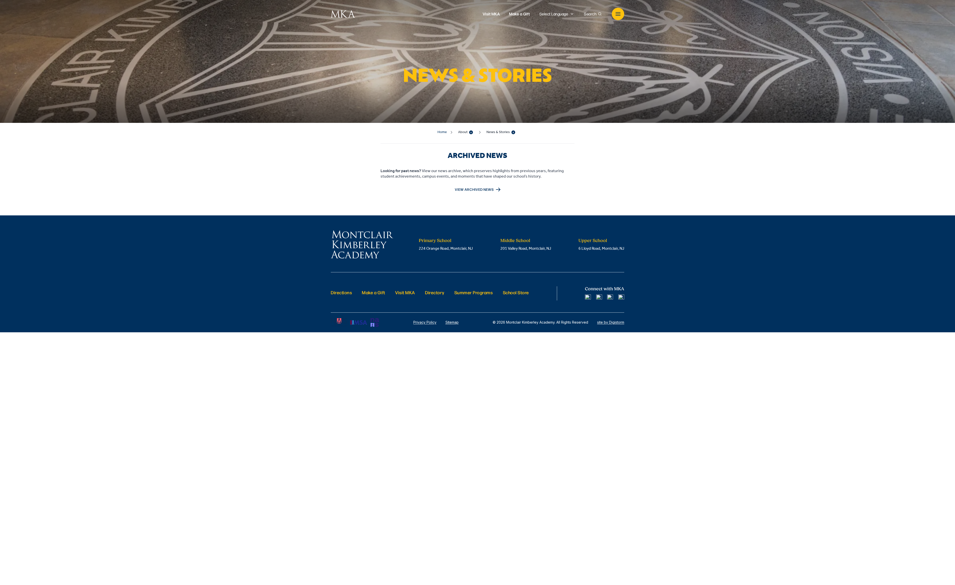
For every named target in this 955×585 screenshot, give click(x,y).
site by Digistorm (610, 322)
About (463, 132)
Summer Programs (473, 292)
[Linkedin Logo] (610, 297)
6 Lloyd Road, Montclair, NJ (601, 248)
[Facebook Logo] (588, 297)
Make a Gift (373, 292)
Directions (341, 292)
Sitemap (452, 322)
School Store (516, 292)
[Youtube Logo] (621, 297)
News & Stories (498, 132)
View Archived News (474, 189)
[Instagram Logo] (599, 297)
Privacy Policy (424, 322)
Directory (434, 292)
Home (442, 132)
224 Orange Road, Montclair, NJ (446, 248)
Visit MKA (405, 292)
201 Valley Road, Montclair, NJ (525, 248)
